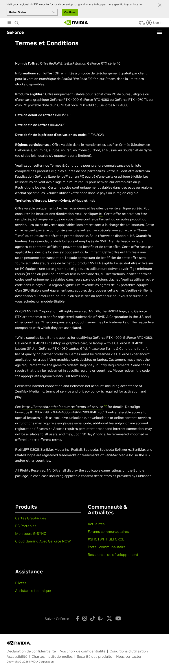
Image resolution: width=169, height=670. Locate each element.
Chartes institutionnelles (52, 656)
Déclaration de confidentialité (31, 651)
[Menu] (159, 32)
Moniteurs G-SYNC (30, 533)
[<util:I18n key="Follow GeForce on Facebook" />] (77, 618)
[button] (141, 24)
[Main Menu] (9, 23)
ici (101, 214)
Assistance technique (33, 590)
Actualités (96, 524)
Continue (69, 12)
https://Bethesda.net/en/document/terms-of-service (62, 407)
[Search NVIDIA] (16, 22)
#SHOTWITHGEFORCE (106, 539)
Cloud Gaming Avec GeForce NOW (43, 541)
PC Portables (25, 526)
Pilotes (20, 583)
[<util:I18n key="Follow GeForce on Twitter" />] (109, 618)
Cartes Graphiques (30, 518)
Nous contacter (128, 656)
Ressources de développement (113, 554)
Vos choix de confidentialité (82, 651)
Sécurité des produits (94, 656)
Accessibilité (17, 656)
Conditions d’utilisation (129, 651)
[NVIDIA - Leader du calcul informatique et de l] (76, 22)
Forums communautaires (108, 531)
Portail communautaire (106, 547)
